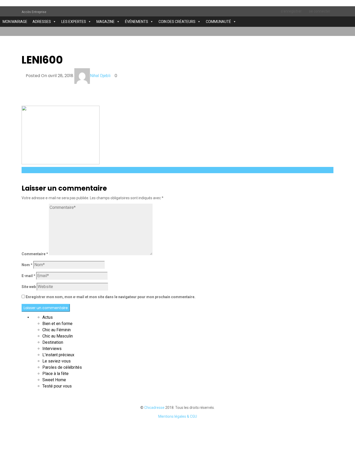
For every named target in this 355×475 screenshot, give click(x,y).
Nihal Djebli (100, 75)
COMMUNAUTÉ (218, 22)
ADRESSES (41, 22)
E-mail (28, 276)
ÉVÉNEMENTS (136, 22)
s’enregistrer (291, 11)
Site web (29, 287)
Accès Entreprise (34, 12)
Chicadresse (154, 407)
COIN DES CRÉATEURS (177, 22)
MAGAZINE (105, 22)
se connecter (319, 11)
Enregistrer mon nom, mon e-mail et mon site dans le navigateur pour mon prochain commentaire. (110, 297)
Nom (27, 265)
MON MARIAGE (15, 22)
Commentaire (35, 254)
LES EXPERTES (73, 22)
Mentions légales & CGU (177, 416)
